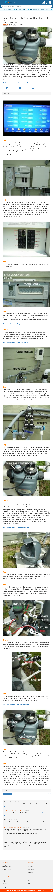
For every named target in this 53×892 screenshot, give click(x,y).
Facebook (29, 881)
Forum (29, 880)
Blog (28, 878)
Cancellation (4, 881)
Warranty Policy (5, 884)
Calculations (30, 865)
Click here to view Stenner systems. (15, 342)
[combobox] (26, 6)
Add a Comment (7, 794)
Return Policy (4, 883)
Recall (3, 886)
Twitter (29, 883)
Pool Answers (30, 866)
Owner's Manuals (31, 869)
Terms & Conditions (6, 887)
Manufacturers (30, 868)
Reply (6, 806)
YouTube (29, 884)
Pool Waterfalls (5, 868)
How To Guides (9, 12)
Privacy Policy (30, 871)
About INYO (4, 878)
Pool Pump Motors (5, 871)
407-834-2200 (32, 9)
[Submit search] (2, 6)
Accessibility (30, 872)
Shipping (3, 880)
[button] (51, 890)
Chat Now (25, 9)
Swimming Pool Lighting (6, 866)
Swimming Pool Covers (6, 865)
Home (3, 12)
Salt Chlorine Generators (6, 869)
